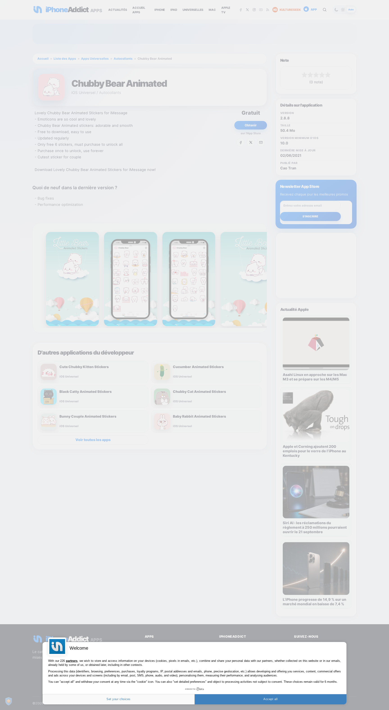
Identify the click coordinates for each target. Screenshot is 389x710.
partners (71, 660)
